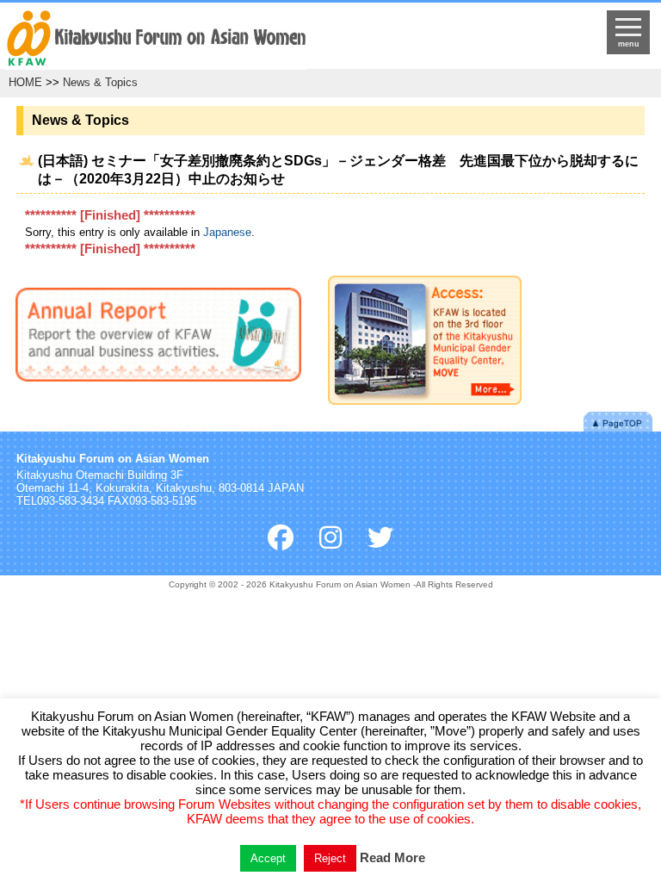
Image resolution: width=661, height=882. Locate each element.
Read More (392, 857)
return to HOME (253, 39)
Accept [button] (268, 858)
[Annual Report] (158, 338)
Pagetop (618, 422)
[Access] (425, 344)
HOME (25, 82)
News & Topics (100, 82)
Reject (330, 858)
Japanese (227, 232)
